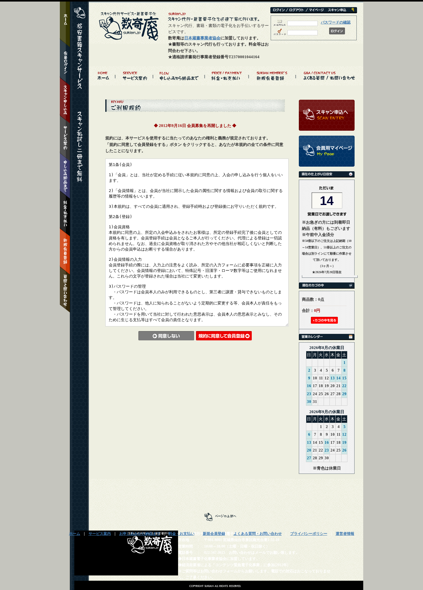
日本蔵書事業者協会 (202, 38)
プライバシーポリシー (308, 533)
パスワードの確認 (336, 22)
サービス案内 (100, 533)
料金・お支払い (181, 533)
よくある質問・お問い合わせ (257, 533)
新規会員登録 (214, 533)
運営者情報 (345, 533)
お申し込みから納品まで (139, 533)
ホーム (74, 533)
